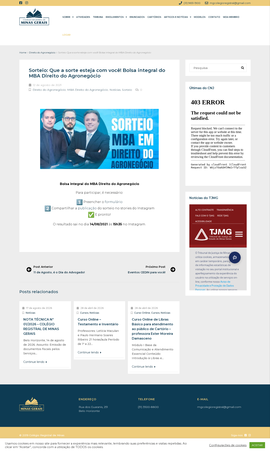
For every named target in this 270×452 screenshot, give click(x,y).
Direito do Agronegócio (42, 52)
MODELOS (200, 17)
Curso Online (142, 312)
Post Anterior (43, 267)
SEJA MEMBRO (231, 17)
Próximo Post (155, 267)
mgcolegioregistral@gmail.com (219, 407)
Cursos (84, 312)
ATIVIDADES (83, 17)
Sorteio (127, 90)
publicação (87, 208)
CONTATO (214, 17)
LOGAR (66, 35)
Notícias (115, 90)
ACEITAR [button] (257, 445)
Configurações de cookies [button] (227, 445)
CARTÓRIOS (154, 17)
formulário (114, 202)
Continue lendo (34, 362)
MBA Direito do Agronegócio (87, 90)
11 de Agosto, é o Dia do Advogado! (59, 272)
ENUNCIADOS (137, 17)
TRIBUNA (98, 17)
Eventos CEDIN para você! (146, 272)
